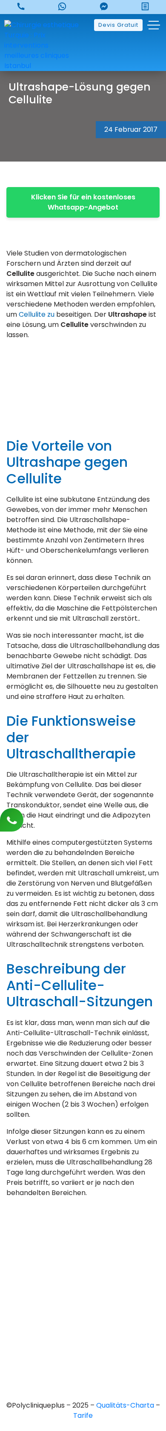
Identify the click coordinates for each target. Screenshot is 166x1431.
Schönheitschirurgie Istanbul (83, 1357)
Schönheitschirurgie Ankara (83, 1313)
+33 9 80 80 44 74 (83, 1236)
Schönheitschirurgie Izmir (83, 1328)
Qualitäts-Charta (126, 1405)
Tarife (83, 1415)
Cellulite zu (37, 314)
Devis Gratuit (118, 25)
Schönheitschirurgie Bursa (83, 1299)
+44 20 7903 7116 (83, 1250)
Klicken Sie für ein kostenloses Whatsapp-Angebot (83, 202)
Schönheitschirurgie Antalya (83, 1342)
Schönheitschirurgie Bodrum (83, 1371)
